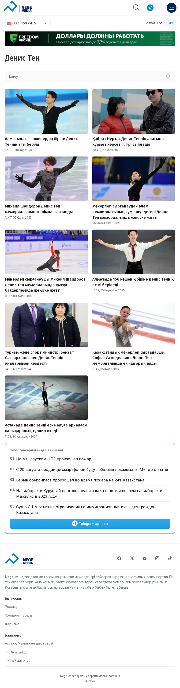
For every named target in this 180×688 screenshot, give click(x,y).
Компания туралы (19, 615)
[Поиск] (135, 8)
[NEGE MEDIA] (18, 6)
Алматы (152, 23)
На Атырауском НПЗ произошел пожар (53, 459)
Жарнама (12, 624)
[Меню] (171, 8)
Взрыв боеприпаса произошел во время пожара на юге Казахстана (80, 480)
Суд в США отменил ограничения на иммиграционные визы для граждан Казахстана (85, 509)
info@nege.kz (15, 652)
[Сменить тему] (153, 7)
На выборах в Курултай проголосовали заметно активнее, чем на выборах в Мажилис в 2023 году (89, 493)
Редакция (12, 607)
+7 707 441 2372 (17, 661)
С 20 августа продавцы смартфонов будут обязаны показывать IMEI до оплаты (92, 469)
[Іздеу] (168, 76)
